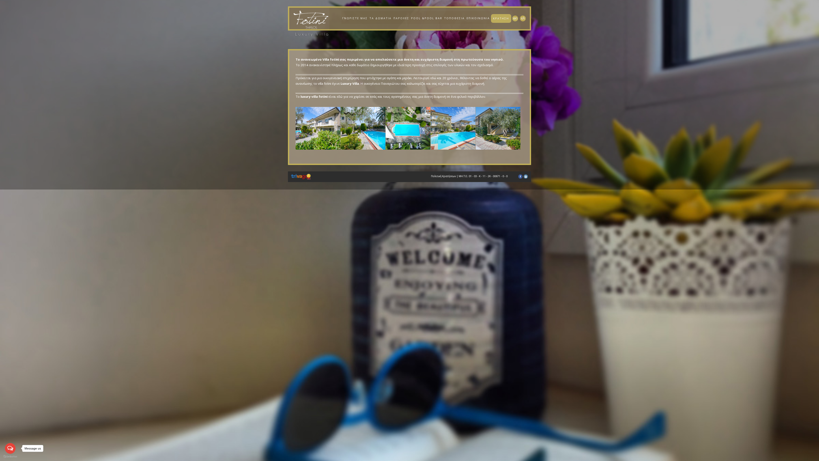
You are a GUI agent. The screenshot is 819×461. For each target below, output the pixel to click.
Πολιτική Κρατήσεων (443, 176)
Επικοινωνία (478, 18)
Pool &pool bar (426, 18)
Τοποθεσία (454, 18)
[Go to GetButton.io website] (10, 456)
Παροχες (401, 18)
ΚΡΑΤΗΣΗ (501, 18)
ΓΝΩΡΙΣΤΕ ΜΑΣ (355, 18)
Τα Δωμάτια (381, 18)
